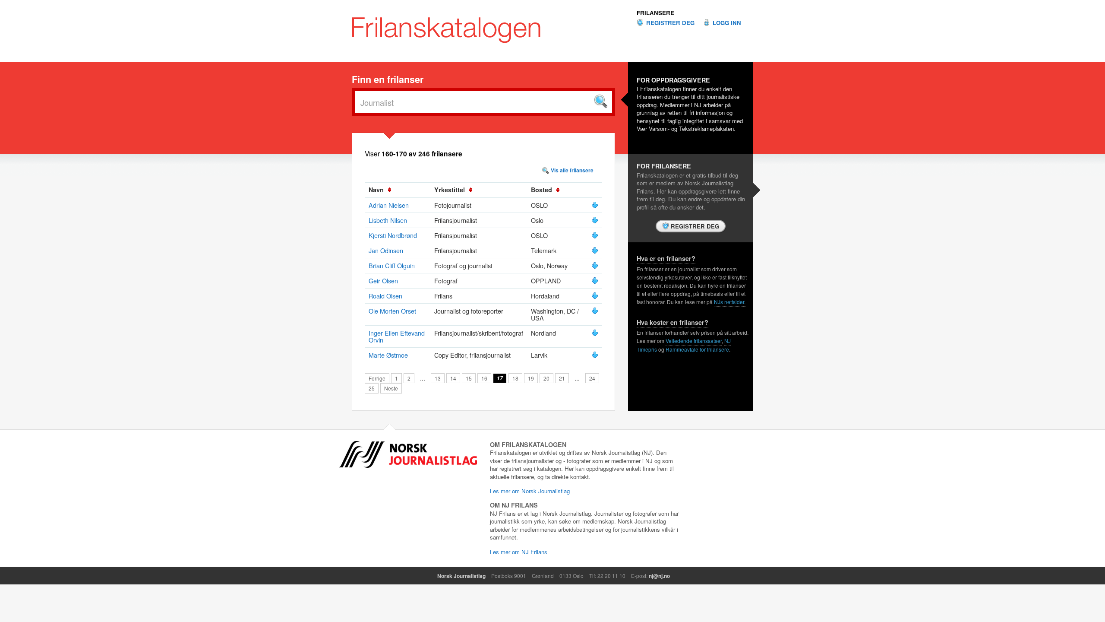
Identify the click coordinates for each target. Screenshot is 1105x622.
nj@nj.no (659, 576)
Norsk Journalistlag (461, 576)
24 (592, 378)
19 (531, 378)
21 (562, 378)
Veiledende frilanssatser (694, 340)
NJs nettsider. (729, 301)
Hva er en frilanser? (666, 258)
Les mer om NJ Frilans (518, 552)
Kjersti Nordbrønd (393, 235)
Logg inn (727, 23)
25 (372, 388)
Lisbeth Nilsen (388, 220)
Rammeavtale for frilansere (697, 349)
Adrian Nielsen (389, 204)
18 (515, 378)
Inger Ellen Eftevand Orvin (397, 336)
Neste (391, 388)
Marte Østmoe (388, 354)
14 (453, 378)
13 (438, 378)
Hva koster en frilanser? (672, 322)
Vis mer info (594, 205)
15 (469, 378)
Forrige (377, 378)
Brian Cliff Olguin (392, 265)
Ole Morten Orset (392, 310)
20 (546, 378)
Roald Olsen (385, 295)
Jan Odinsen (386, 250)
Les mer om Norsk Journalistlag (530, 491)
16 (484, 378)
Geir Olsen (383, 280)
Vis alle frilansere (572, 170)
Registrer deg (670, 23)
